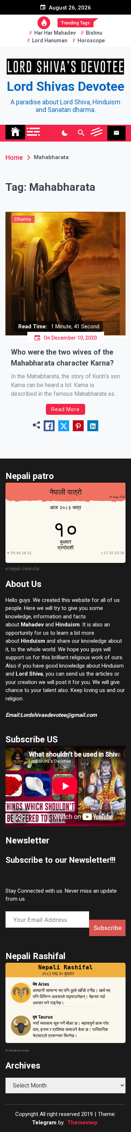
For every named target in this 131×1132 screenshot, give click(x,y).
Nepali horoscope (18, 1050)
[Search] (81, 133)
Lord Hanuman (49, 40)
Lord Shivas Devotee (65, 86)
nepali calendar (24, 568)
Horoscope (91, 40)
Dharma (23, 219)
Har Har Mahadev (55, 33)
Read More (65, 409)
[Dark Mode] (64, 133)
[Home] (15, 132)
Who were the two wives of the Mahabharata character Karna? (62, 357)
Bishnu (94, 33)
